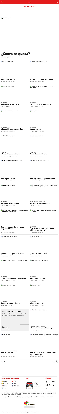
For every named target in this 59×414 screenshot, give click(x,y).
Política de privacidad (18, 396)
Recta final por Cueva (9, 79)
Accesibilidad (50, 396)
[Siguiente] (56, 361)
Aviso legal (9, 396)
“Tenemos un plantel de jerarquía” (14, 278)
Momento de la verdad (12, 311)
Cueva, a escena (7, 353)
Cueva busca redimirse (38, 154)
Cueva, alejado (35, 129)
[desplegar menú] (2, 2)
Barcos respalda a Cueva (10, 303)
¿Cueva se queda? (15, 54)
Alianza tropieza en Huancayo (41, 328)
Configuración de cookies (39, 396)
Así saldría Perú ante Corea (40, 203)
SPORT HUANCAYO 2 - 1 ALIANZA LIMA (38, 326)
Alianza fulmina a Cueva (10, 154)
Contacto (4, 396)
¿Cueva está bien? (37, 303)
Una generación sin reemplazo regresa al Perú (12, 228)
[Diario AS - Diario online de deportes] (29, 2)
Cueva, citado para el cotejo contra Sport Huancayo (43, 353)
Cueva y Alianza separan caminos (42, 179)
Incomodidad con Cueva (10, 203)
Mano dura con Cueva (38, 278)
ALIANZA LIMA (4, 51)
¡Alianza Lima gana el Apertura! (13, 254)
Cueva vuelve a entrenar (10, 104)
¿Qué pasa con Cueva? (38, 254)
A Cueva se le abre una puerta (41, 79)
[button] (29, 407)
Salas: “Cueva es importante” (41, 104)
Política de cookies (29, 396)
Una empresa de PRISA (29, 403)
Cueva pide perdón (8, 179)
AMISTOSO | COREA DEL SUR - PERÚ (37, 201)
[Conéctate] (57, 2)
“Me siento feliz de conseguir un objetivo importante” (42, 229)
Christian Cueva (29, 6)
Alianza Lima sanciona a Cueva (12, 129)
